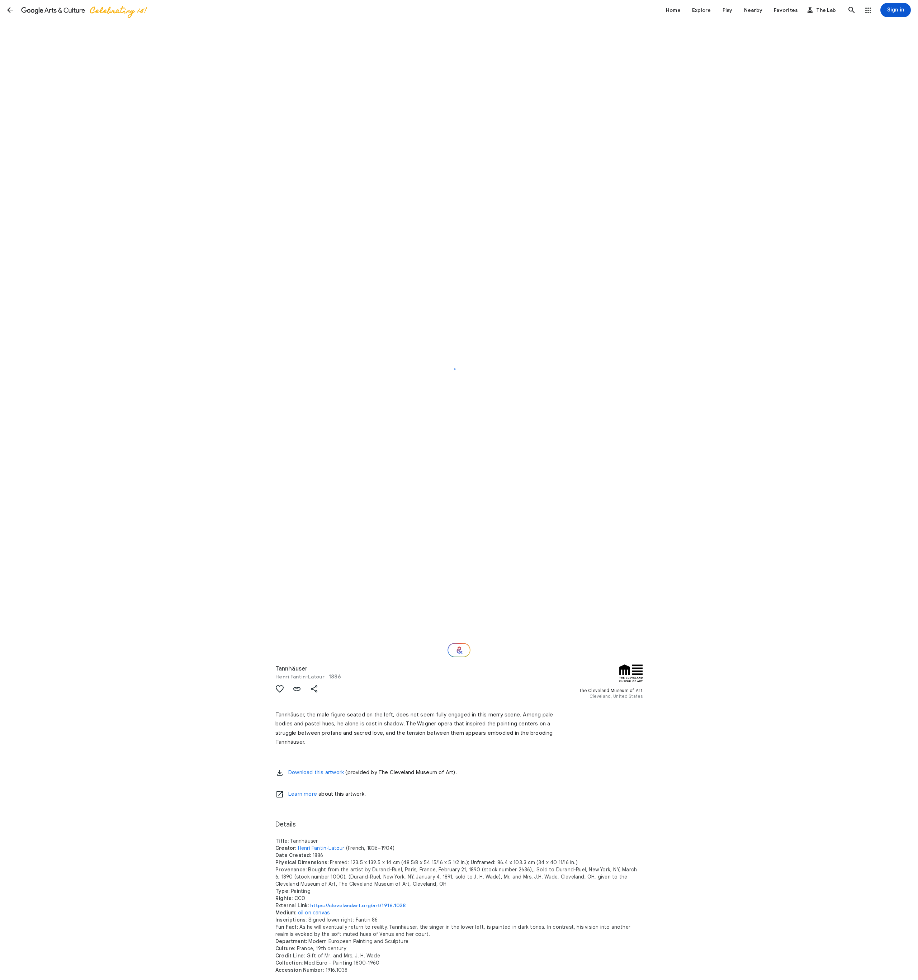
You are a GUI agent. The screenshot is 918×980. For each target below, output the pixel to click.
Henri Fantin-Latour (300, 676)
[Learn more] (279, 794)
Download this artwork (316, 772)
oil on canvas (314, 912)
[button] (10, 10)
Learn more (302, 794)
